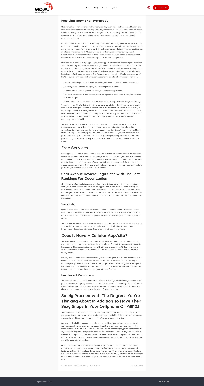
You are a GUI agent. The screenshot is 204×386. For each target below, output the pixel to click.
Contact (104, 7)
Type (113, 7)
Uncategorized (138, 366)
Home (88, 7)
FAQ (96, 7)
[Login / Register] (148, 7)
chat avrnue (127, 110)
